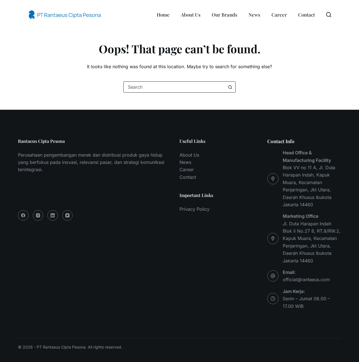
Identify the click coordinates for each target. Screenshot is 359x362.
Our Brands (224, 15)
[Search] (328, 14)
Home (163, 15)
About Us (191, 15)
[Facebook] (23, 215)
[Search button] (230, 87)
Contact (306, 15)
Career (279, 15)
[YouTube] (67, 215)
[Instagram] (38, 215)
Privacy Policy (195, 209)
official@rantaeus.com (306, 279)
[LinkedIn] (52, 215)
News (254, 15)
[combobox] (174, 87)
